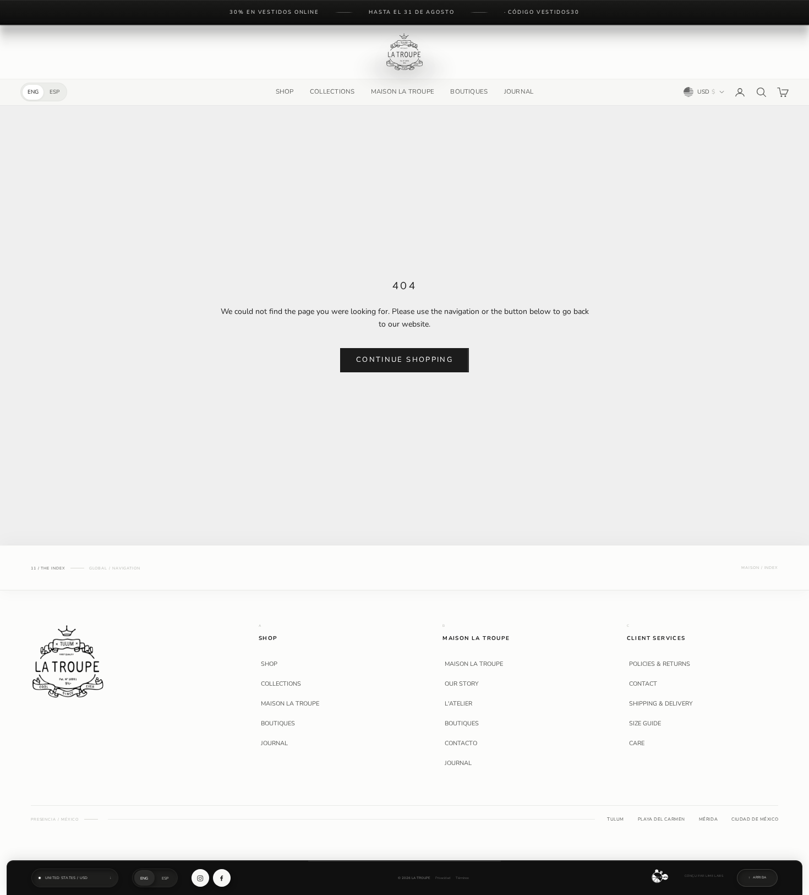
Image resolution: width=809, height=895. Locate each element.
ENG (33, 92)
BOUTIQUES (469, 91)
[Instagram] (200, 878)
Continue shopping (404, 360)
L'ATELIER (458, 704)
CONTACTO (461, 743)
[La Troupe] (68, 660)
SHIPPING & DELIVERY (661, 704)
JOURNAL (518, 91)
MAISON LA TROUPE (402, 91)
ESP (54, 92)
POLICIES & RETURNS (659, 664)
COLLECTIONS (332, 91)
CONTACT (643, 684)
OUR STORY (462, 684)
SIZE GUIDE (645, 724)
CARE (636, 743)
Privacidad (443, 878)
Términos (462, 878)
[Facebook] (222, 878)
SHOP (285, 91)
